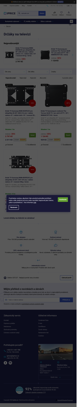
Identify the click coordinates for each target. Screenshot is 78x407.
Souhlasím (62, 199)
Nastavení (13, 207)
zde (35, 202)
